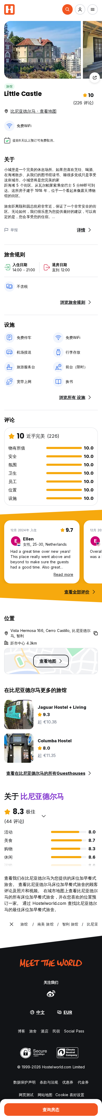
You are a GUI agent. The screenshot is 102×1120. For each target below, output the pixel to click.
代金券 (83, 1082)
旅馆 (9, 86)
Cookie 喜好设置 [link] (69, 1094)
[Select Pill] (67, 9)
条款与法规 (49, 1082)
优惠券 (67, 1082)
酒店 (44, 1031)
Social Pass (74, 1031)
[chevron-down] (43, 816)
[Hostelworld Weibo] (51, 993)
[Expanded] (11, 924)
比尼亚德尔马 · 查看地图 (33, 111)
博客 (21, 1031)
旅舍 (33, 1031)
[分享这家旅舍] (94, 77)
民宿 (56, 1031)
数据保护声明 (24, 1082)
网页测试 (26, 1094)
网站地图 (45, 1094)
